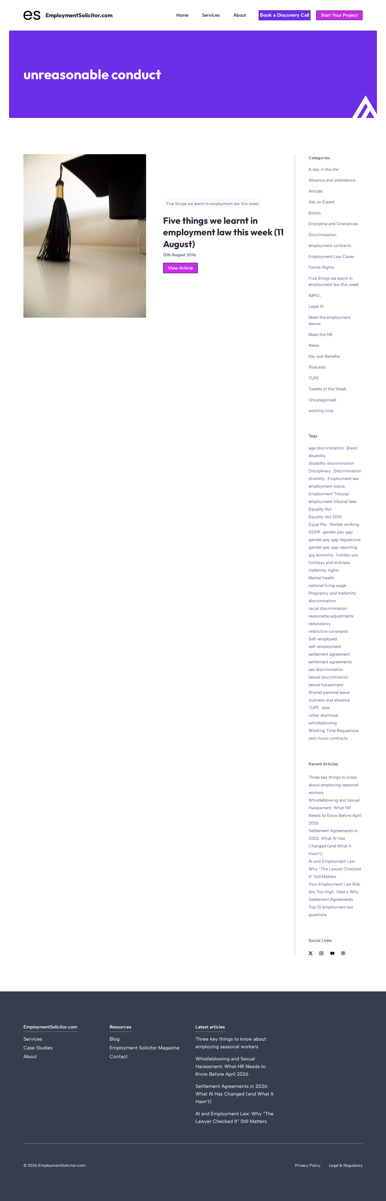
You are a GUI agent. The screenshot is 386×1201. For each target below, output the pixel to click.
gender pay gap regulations (335, 539)
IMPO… (315, 295)
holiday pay (347, 555)
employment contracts (330, 245)
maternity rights (324, 570)
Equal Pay (318, 524)
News (314, 345)
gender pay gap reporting (333, 547)
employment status (327, 486)
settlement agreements (330, 661)
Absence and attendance (332, 180)
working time (321, 410)
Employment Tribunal (329, 493)
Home (182, 15)
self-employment (325, 646)
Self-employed (323, 639)
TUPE (314, 378)
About (239, 15)
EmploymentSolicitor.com (78, 15)
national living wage (327, 585)
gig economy (321, 555)
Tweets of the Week (327, 388)
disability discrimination (331, 463)
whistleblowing (323, 723)
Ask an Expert (322, 202)
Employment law (343, 478)
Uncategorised (322, 400)
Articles (316, 191)
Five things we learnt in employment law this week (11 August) (223, 232)
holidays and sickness (329, 562)
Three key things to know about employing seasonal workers (333, 785)
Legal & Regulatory (346, 1165)
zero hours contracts (328, 738)
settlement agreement (329, 654)
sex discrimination (326, 669)
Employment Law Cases (331, 256)
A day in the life (323, 169)
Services (211, 15)
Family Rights (321, 267)
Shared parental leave (329, 692)
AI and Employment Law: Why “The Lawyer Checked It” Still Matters (335, 869)
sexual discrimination (328, 677)
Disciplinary (320, 470)
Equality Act (320, 509)
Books (315, 213)
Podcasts (317, 367)
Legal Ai (316, 306)
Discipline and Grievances (333, 223)
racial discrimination (328, 608)
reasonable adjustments (331, 616)
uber (326, 707)
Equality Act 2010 (325, 516)
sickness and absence (329, 700)
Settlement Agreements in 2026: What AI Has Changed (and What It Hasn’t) (235, 1093)
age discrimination (326, 448)
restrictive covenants (328, 631)
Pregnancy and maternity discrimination (332, 597)
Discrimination (322, 234)
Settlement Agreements (331, 899)
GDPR (314, 532)
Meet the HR (320, 334)
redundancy (320, 623)
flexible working (344, 524)
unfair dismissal (323, 715)
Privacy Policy (307, 1165)
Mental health (321, 577)
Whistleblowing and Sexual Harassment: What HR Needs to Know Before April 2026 (231, 1066)
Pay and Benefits (324, 356)
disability (317, 455)
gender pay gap (338, 532)
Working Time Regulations (334, 730)
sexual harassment (326, 684)
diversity (317, 478)
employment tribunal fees (333, 501)
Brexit (351, 448)
